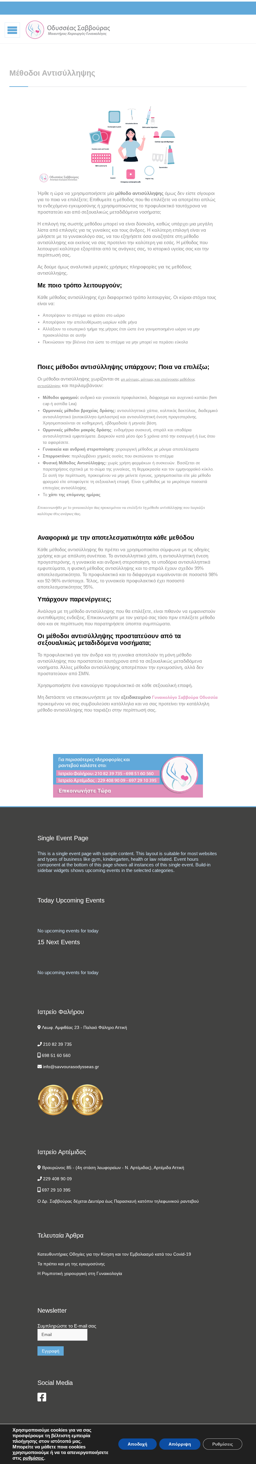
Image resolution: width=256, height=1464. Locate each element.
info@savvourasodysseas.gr (71, 1066)
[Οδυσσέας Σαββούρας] (68, 29)
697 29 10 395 (56, 1189)
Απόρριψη (180, 1444)
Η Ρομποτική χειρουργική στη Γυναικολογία (79, 1273)
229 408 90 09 (57, 1178)
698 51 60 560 (56, 1055)
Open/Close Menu (12, 29)
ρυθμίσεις (33, 1458)
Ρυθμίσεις (222, 1444)
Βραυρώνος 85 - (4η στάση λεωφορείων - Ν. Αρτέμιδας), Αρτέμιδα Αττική (113, 1167)
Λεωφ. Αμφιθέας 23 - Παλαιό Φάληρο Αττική (84, 1027)
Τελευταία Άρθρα (60, 1235)
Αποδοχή (137, 1444)
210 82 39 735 (57, 1044)
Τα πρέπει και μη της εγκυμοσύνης (71, 1263)
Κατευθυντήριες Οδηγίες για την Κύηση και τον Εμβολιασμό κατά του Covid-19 (114, 1254)
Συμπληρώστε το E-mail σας (66, 1326)
